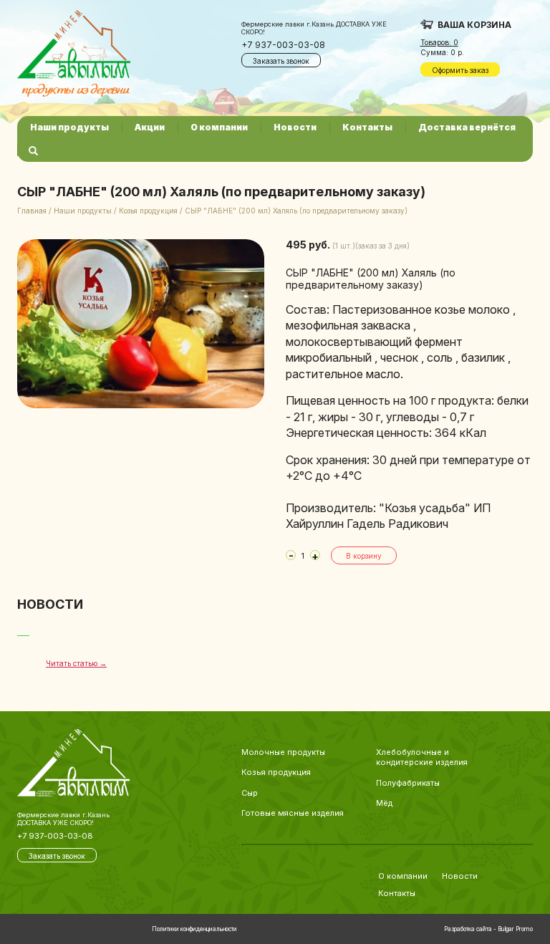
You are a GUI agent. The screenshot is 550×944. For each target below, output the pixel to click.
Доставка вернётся (467, 127)
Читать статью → (76, 663)
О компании (219, 127)
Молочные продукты (283, 752)
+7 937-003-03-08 (283, 44)
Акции (150, 127)
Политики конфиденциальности (194, 929)
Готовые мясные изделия (292, 813)
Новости (295, 127)
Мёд (384, 803)
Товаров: (439, 42)
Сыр (249, 793)
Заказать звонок (281, 61)
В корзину (364, 556)
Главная (32, 210)
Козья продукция (148, 210)
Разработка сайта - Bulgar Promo (488, 929)
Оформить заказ (460, 70)
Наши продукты (69, 127)
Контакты (367, 127)
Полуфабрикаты (408, 783)
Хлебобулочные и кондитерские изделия (422, 757)
